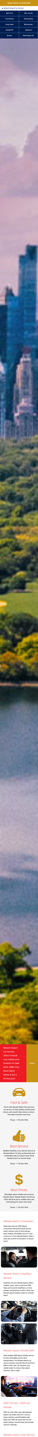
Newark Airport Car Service (13, 8)
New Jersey (28, 13)
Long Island (9, 24)
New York (9, 13)
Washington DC (28, 36)
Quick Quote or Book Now (19, 3)
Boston (9, 36)
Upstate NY (9, 30)
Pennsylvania (28, 19)
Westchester (28, 24)
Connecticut (9, 19)
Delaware (28, 30)
